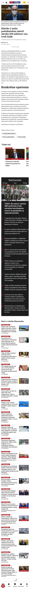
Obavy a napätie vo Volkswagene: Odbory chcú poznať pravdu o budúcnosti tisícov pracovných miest (9, 519)
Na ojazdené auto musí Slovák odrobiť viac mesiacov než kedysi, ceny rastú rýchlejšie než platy (9, 531)
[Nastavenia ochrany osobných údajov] (3, 586)
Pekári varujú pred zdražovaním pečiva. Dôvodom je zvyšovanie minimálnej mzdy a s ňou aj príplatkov (9, 417)
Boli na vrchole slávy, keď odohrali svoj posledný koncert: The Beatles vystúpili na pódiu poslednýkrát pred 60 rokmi (16, 253)
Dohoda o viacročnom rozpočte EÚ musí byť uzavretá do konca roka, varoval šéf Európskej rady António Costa (9, 544)
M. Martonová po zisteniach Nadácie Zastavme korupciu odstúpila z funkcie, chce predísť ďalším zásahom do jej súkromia (9, 469)
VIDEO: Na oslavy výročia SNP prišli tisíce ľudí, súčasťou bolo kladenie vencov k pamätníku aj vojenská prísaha (15, 208)
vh (7, 42)
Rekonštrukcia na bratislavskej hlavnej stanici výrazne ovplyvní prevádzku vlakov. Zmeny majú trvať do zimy (16, 309)
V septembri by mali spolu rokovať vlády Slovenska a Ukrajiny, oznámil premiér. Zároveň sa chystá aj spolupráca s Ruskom (16, 221)
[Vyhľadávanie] (3, 2)
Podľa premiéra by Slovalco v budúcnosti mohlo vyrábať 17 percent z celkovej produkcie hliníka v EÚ (9, 382)
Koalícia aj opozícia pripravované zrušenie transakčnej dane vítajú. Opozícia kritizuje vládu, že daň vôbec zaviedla (9, 570)
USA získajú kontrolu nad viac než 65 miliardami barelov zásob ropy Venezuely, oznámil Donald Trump (9, 369)
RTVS (4, 42)
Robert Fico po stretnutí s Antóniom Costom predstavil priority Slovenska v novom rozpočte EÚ (9, 506)
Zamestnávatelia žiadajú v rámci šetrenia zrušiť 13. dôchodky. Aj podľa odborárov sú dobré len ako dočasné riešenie (9, 494)
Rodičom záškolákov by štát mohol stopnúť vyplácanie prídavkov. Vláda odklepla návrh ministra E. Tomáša (9, 456)
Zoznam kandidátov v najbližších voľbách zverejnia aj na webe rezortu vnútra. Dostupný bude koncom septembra (16, 242)
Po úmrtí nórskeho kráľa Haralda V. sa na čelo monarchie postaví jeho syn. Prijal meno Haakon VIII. (16, 231)
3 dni (15, 183)
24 (24, 2)
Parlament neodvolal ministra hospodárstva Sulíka (12, 163)
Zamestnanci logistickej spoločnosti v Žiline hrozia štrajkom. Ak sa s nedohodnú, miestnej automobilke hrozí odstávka (9, 444)
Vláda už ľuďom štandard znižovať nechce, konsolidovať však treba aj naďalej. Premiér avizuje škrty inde (15, 287)
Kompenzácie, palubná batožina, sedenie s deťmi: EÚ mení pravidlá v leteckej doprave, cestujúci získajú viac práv (9, 557)
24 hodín (5, 183)
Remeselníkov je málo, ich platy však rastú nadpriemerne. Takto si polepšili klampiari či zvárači (9, 393)
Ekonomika (5, 324)
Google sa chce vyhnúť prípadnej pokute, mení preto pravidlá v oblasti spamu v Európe (9, 405)
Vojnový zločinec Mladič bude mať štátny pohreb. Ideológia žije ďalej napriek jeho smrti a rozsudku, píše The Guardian (15, 277)
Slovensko (9, 148)
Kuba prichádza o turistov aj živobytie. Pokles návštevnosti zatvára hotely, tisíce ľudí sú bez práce (9, 482)
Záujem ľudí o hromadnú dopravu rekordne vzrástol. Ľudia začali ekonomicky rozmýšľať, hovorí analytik (9, 329)
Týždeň (25, 183)
